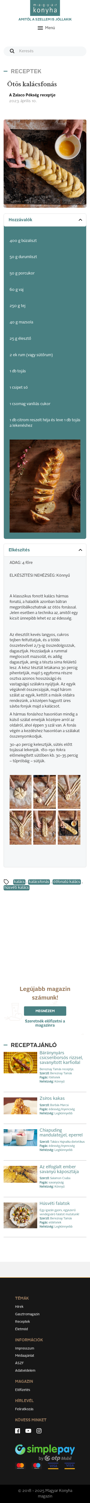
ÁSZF (19, 1363)
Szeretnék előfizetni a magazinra (45, 1024)
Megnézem (45, 1011)
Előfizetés (22, 1390)
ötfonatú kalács (66, 882)
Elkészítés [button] (19, 550)
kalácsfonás (39, 882)
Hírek (19, 1307)
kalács (19, 882)
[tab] (45, 220)
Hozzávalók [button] (20, 220)
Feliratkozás (24, 1409)
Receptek (22, 1321)
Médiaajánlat (24, 1355)
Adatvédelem (25, 1370)
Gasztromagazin (27, 1314)
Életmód (21, 1329)
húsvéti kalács (16, 888)
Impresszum (24, 1348)
